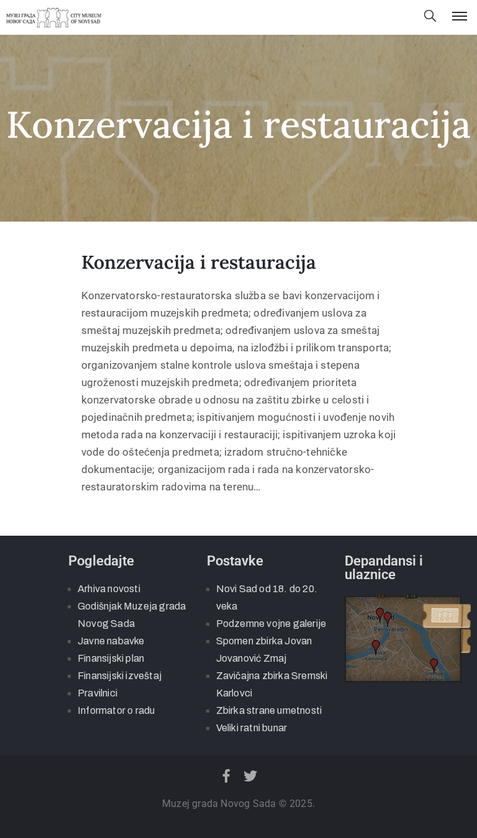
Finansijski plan (111, 658)
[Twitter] (251, 776)
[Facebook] (226, 776)
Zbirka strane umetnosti (269, 710)
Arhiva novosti (109, 588)
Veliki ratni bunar (252, 728)
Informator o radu (116, 710)
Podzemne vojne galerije (271, 623)
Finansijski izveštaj (119, 675)
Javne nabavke (111, 641)
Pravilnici (97, 693)
